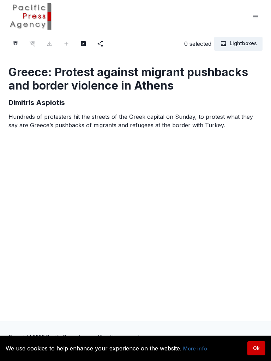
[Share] (100, 44)
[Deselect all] (32, 44)
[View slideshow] (83, 44)
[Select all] (15, 44)
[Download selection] (49, 44)
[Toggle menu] (255, 17)
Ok (256, 348)
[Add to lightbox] (66, 44)
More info (195, 348)
